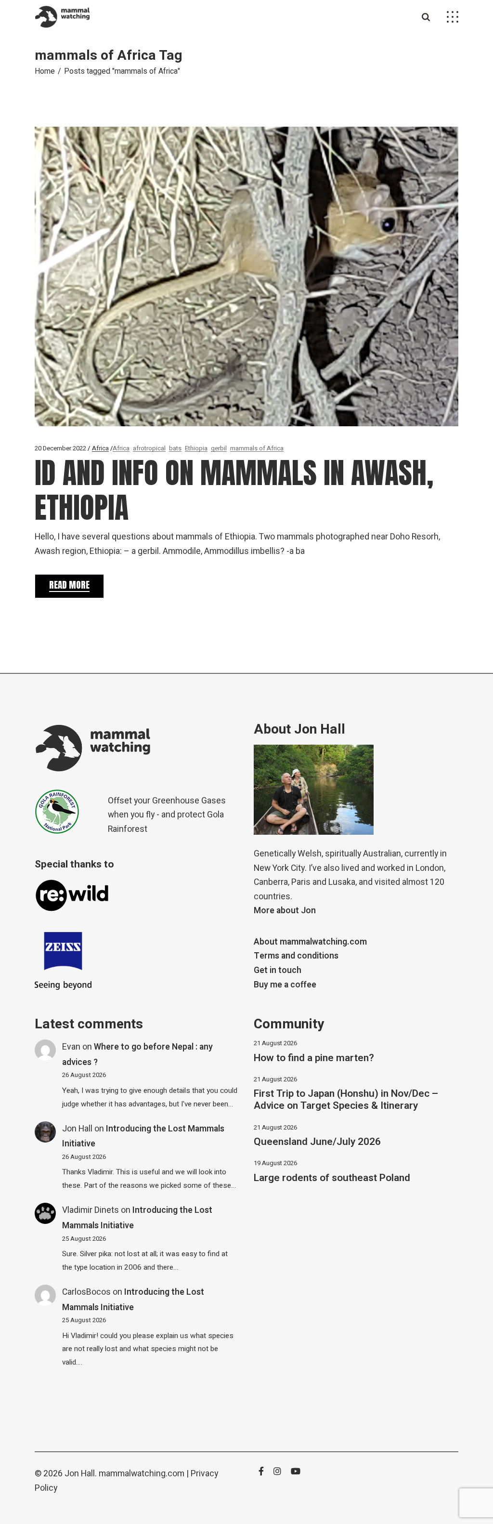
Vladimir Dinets (90, 1210)
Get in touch (277, 970)
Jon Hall (77, 1129)
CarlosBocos (86, 1292)
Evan (71, 1047)
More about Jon (285, 911)
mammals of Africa (257, 448)
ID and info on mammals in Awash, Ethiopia (234, 490)
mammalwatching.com (141, 1474)
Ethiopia (196, 448)
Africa (100, 448)
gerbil (219, 448)
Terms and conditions (296, 956)
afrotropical (149, 448)
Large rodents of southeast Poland (332, 1177)
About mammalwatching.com (310, 942)
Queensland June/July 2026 (317, 1141)
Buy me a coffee (285, 985)
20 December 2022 (60, 448)
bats (175, 448)
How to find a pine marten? (314, 1058)
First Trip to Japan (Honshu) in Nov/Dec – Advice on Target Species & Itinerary (346, 1099)
